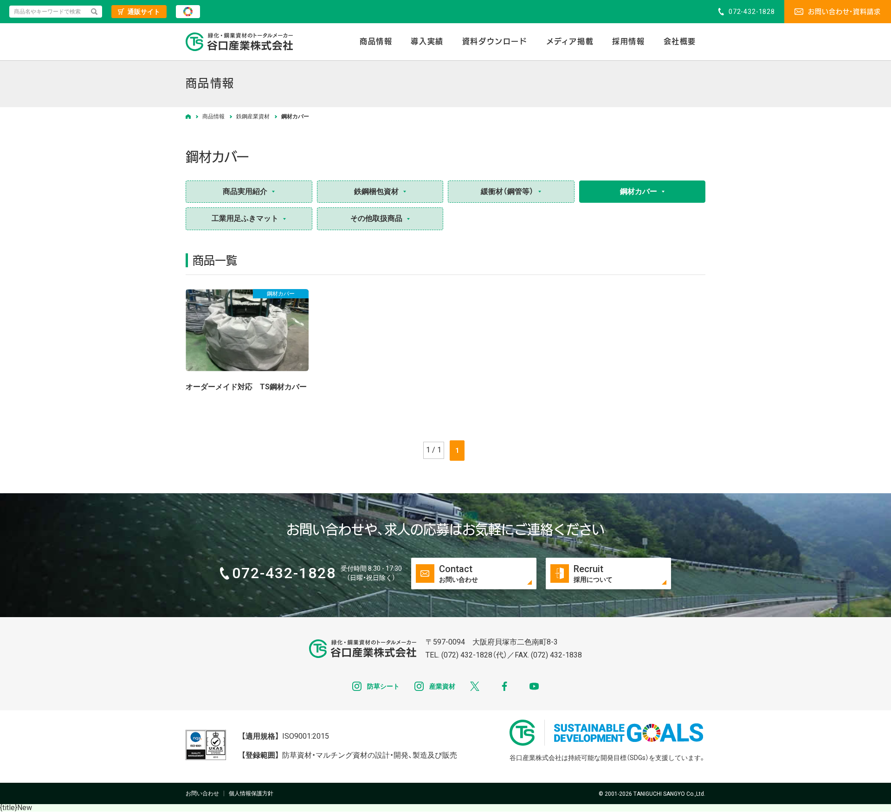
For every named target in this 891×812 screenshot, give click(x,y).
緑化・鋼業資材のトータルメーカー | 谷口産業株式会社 (239, 41)
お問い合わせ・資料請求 (844, 11)
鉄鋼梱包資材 (376, 191)
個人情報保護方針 (251, 793)
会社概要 (680, 41)
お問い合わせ (202, 793)
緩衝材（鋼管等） (507, 191)
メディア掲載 (570, 41)
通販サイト (144, 11)
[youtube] (534, 686)
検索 (94, 11)
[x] (475, 686)
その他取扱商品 (376, 218)
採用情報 (628, 41)
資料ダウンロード (495, 41)
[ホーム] (188, 116)
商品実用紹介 (245, 191)
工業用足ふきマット (245, 218)
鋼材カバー (638, 191)
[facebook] (504, 686)
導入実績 (427, 41)
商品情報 (376, 41)
